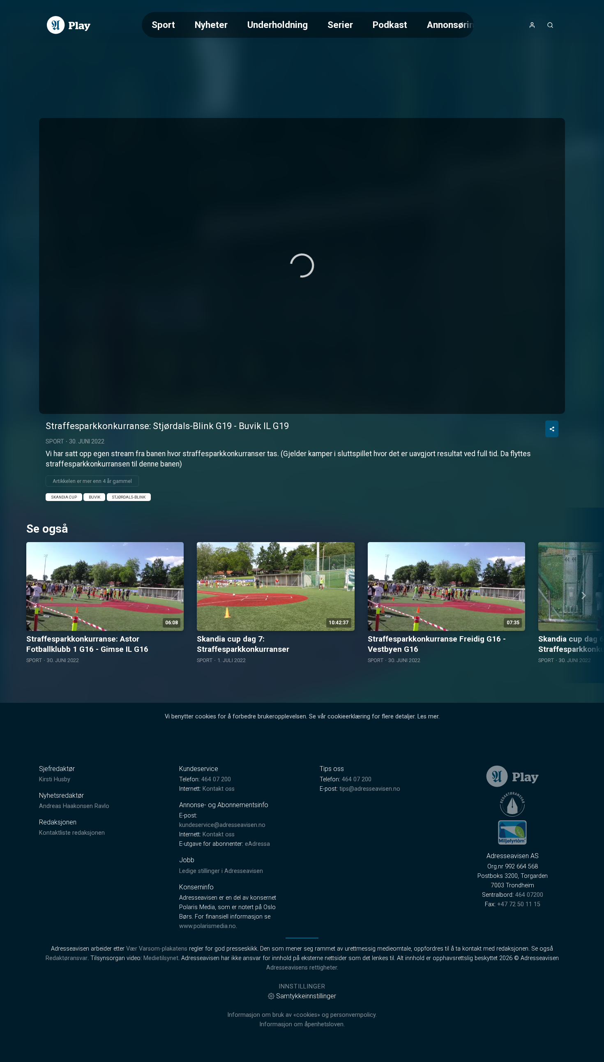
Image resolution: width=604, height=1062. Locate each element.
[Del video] (551, 428)
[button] (302, 265)
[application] (302, 266)
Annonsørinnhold (462, 24)
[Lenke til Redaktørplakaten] (512, 804)
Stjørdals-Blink (128, 497)
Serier (340, 24)
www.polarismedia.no (207, 926)
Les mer (427, 716)
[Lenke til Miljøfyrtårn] (512, 832)
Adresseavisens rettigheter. (302, 967)
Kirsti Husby (54, 779)
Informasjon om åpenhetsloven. (302, 1024)
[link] (69, 25)
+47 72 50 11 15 (518, 904)
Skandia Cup (64, 497)
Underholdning (277, 24)
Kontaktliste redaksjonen (72, 832)
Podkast (390, 24)
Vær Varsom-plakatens (156, 948)
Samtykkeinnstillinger (306, 996)
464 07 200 (216, 779)
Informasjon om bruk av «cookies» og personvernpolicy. (302, 1014)
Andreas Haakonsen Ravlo (74, 806)
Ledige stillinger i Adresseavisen (221, 871)
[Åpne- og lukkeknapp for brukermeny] (532, 25)
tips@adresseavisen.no (369, 788)
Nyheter (211, 24)
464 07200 (529, 894)
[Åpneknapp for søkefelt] (550, 25)
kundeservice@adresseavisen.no (222, 825)
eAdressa (257, 843)
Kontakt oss (219, 788)
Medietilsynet (160, 958)
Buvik (94, 497)
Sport (163, 24)
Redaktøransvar (67, 958)
